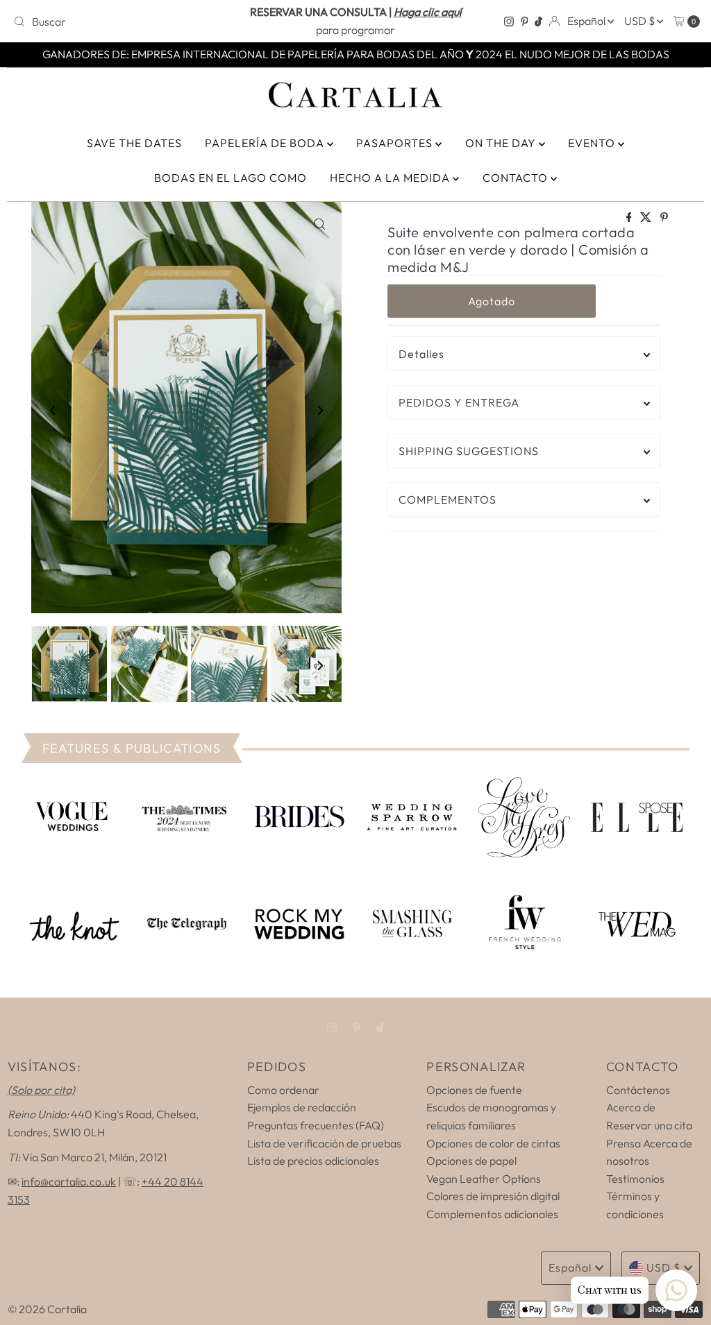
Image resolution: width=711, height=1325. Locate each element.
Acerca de (630, 1107)
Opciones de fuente (474, 1090)
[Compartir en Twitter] (646, 218)
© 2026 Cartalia (47, 1309)
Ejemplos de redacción (301, 1107)
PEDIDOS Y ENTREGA (459, 402)
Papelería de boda (266, 143)
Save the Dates (134, 143)
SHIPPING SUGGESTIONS (469, 451)
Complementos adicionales (492, 1214)
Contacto (517, 178)
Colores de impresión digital (493, 1196)
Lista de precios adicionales (313, 1161)
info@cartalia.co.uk (69, 1181)
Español (587, 21)
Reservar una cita (649, 1125)
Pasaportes (395, 143)
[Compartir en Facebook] (630, 218)
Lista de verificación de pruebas (324, 1143)
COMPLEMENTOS (447, 499)
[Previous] (53, 410)
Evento (593, 143)
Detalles (421, 354)
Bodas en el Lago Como (230, 178)
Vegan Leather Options (483, 1179)
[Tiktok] (538, 21)
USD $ (640, 21)
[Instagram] (509, 21)
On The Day (502, 143)
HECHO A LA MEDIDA (391, 178)
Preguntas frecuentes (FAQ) (315, 1125)
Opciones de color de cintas (493, 1143)
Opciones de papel (471, 1161)
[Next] (319, 410)
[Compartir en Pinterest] (664, 218)
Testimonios (635, 1179)
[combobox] (120, 21)
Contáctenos (638, 1090)
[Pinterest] (524, 21)
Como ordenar (283, 1090)
